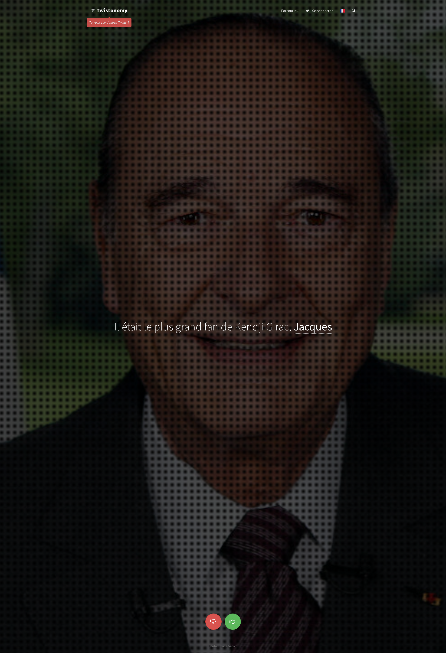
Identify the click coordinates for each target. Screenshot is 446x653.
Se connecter (322, 10)
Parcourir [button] (288, 10)
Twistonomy (112, 10)
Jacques (313, 326)
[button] (342, 10)
